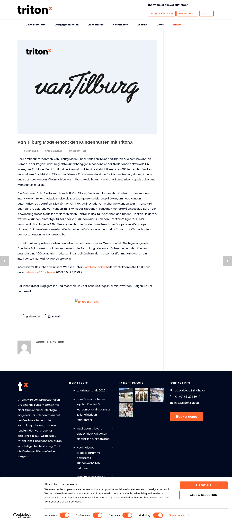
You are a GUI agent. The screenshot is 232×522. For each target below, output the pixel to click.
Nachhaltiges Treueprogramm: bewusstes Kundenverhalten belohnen (88, 458)
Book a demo (186, 416)
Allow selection (203, 494)
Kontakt (142, 24)
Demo (160, 24)
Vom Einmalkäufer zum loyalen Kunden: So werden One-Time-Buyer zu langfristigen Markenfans (93, 409)
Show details (177, 515)
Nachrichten (120, 24)
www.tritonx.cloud (95, 267)
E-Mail (55, 316)
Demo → (206, 13)
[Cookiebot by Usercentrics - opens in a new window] (22, 515)
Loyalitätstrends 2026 (91, 390)
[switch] (97, 515)
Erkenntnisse (96, 24)
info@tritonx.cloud (186, 403)
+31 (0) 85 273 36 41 (162, 13)
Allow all (203, 485)
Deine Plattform (35, 24)
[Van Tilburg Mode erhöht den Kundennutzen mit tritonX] (87, 87)
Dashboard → (187, 13)
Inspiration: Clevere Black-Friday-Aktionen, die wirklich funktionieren (93, 434)
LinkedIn (34, 316)
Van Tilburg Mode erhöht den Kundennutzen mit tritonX (75, 142)
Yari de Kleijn (53, 150)
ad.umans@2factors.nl (40, 272)
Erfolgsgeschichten (67, 24)
